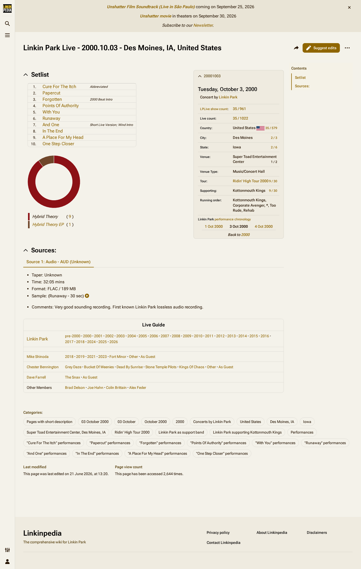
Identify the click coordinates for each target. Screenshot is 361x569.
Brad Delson (75, 387)
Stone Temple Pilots (161, 367)
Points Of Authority (61, 105)
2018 (80, 342)
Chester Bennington (43, 367)
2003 (120, 336)
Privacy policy (218, 532)
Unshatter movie (155, 16)
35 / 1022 (240, 118)
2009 (187, 336)
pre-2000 (72, 336)
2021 (91, 356)
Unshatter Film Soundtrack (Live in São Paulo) (151, 6)
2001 (98, 336)
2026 (113, 342)
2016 (265, 336)
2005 (142, 336)
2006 (154, 336)
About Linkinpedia (272, 532)
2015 (253, 336)
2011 (209, 336)
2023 (102, 356)
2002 (109, 336)
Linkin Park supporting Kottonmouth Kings (247, 432)
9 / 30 (273, 181)
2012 (220, 336)
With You (51, 112)
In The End (53, 131)
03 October (127, 422)
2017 (69, 342)
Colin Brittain (116, 387)
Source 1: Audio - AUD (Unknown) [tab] (58, 261)
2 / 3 (274, 138)
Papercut (51, 92)
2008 (176, 336)
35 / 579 (271, 128)
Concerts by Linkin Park (212, 422)
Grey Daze (73, 367)
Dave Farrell (36, 377)
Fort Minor (117, 356)
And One (51, 124)
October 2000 (156, 422)
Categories (32, 412)
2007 (165, 336)
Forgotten (52, 99)
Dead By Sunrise (130, 367)
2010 (198, 336)
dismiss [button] (349, 7)
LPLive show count (214, 109)
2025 (102, 342)
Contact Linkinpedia (223, 542)
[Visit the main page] (7, 8)
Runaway (51, 118)
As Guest (148, 356)
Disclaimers (317, 532)
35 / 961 (239, 109)
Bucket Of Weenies (99, 367)
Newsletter (202, 25)
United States (250, 422)
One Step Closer (58, 143)
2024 (91, 342)
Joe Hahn (95, 387)
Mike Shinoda (38, 356)
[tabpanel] (153, 291)
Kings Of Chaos (191, 367)
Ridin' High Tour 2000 (251, 181)
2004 (131, 336)
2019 (80, 356)
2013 (231, 336)
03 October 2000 (95, 422)
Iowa (307, 422)
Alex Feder (137, 387)
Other (133, 356)
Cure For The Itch (59, 86)
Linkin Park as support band (181, 432)
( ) (69, 216)
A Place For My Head (63, 137)
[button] (322, 77)
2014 (242, 336)
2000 (245, 235)
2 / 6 (274, 147)
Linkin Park (228, 97)
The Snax (72, 377)
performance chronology (233, 219)
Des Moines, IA (282, 422)
